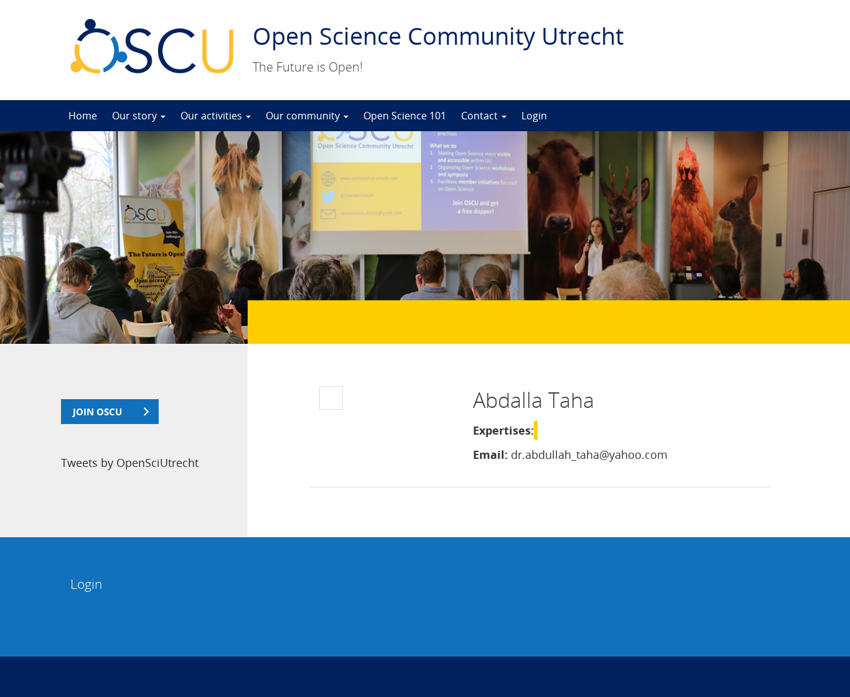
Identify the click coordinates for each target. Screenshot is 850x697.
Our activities (212, 115)
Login (534, 115)
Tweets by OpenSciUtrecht (129, 462)
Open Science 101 (404, 115)
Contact (480, 115)
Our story (135, 115)
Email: (490, 454)
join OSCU (97, 411)
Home (82, 115)
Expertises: (503, 430)
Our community (304, 115)
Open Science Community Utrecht (438, 35)
